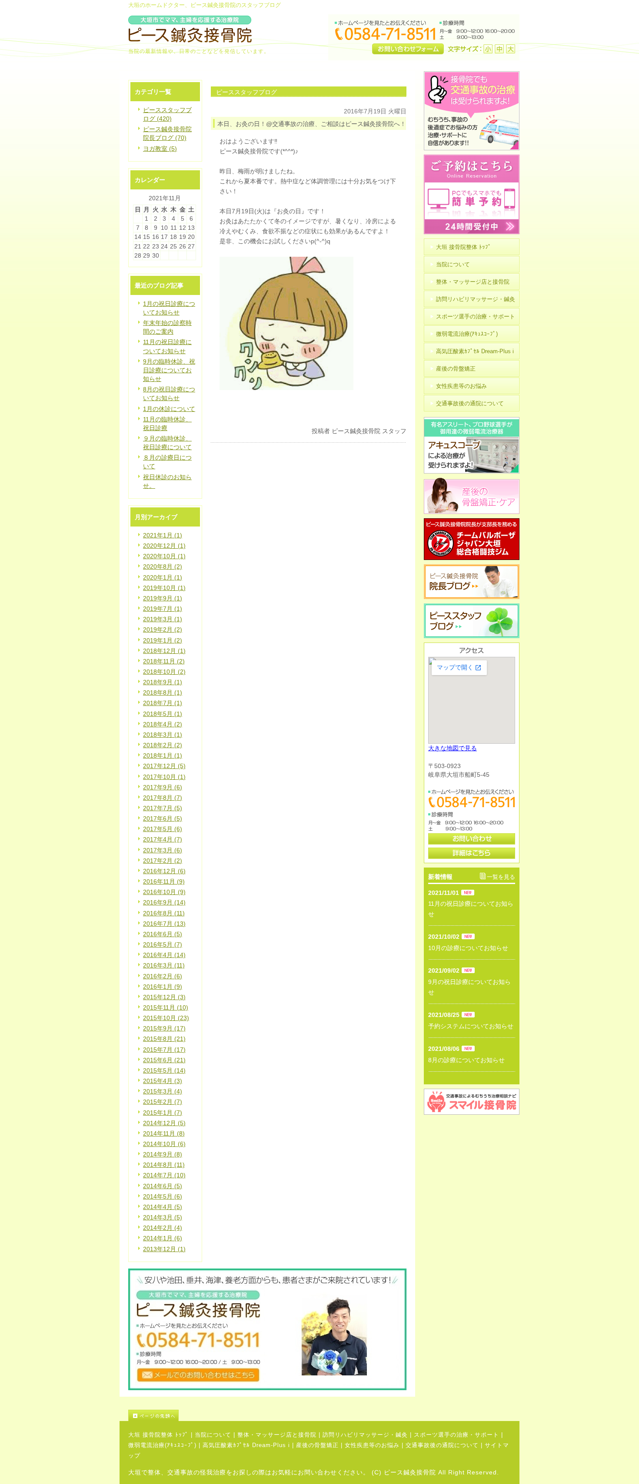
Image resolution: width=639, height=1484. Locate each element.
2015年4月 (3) (162, 1080)
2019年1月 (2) (162, 640)
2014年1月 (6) (162, 1238)
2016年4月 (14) (164, 954)
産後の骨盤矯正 (317, 1445)
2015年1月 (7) (162, 1112)
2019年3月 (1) (162, 619)
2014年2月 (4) (162, 1227)
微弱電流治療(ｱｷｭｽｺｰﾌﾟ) (162, 1445)
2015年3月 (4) (162, 1091)
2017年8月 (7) (162, 797)
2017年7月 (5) (162, 808)
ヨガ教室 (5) (160, 148)
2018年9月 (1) (162, 682)
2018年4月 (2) (162, 724)
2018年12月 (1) (164, 650)
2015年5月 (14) (164, 1070)
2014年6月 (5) (162, 1186)
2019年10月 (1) (164, 587)
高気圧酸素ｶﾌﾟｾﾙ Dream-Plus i (246, 1445)
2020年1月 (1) (162, 577)
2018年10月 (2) (164, 671)
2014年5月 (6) (162, 1196)
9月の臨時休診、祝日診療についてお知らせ (169, 370)
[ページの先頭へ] (323, 1415)
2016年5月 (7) (162, 944)
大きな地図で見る (452, 748)
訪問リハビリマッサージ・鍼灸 (365, 1434)
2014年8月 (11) (164, 1164)
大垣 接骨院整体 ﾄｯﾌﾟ (158, 1434)
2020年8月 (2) (162, 566)
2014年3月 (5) (162, 1217)
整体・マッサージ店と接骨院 (276, 1434)
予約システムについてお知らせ (470, 1026)
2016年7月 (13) (164, 923)
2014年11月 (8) (164, 1133)
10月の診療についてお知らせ (468, 947)
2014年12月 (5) (164, 1123)
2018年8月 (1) (162, 692)
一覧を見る (501, 877)
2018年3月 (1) (162, 734)
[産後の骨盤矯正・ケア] (471, 511)
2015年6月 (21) (164, 1060)
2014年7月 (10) (164, 1175)
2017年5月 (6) (162, 828)
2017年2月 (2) (162, 860)
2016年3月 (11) (164, 965)
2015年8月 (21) (164, 1038)
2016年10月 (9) (164, 891)
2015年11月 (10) (165, 1007)
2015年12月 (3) (164, 997)
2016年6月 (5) (162, 934)
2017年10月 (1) (164, 776)
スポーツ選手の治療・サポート (456, 1434)
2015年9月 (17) (164, 1028)
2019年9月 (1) (162, 598)
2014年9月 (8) (162, 1154)
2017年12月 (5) (164, 765)
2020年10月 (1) (164, 556)
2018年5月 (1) (162, 713)
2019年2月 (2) (162, 629)
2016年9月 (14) (164, 902)
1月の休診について (169, 408)
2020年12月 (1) (164, 545)
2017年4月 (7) (162, 839)
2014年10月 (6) (164, 1143)
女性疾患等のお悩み (372, 1445)
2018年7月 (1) (162, 702)
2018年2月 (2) (162, 745)
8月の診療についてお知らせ (466, 1060)
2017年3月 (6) (162, 850)
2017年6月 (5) (162, 818)
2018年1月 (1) (162, 755)
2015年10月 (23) (166, 1017)
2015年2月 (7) (162, 1101)
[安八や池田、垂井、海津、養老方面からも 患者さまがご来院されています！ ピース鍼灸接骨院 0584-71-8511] (267, 1388)
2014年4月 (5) (162, 1206)
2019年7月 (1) (162, 608)
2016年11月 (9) (164, 881)
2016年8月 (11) (164, 913)
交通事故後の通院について (442, 1445)
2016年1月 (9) (162, 986)
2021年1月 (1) (162, 535)
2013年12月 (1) (164, 1249)
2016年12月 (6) (164, 871)
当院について (213, 1434)
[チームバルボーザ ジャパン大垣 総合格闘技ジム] (471, 557)
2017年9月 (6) (162, 787)
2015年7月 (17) (164, 1049)
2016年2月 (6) (162, 976)
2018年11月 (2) (164, 661)
